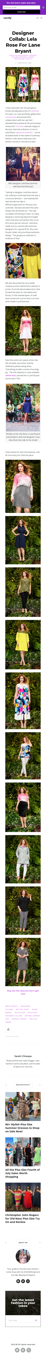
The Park (19, 126)
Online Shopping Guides (23, 57)
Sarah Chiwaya (23, 1056)
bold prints (12, 1006)
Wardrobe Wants (23, 59)
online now (10, 375)
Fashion (32, 55)
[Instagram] (28, 1281)
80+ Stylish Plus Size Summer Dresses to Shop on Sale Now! (22, 1128)
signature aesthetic (24, 132)
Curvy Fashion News (18, 55)
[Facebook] (18, 1281)
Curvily (7, 18)
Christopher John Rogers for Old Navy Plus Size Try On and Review (22, 1219)
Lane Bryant (10, 117)
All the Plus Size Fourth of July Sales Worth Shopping (22, 1173)
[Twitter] (23, 1281)
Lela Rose (34, 111)
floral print (23, 1009)
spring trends (20, 1019)
